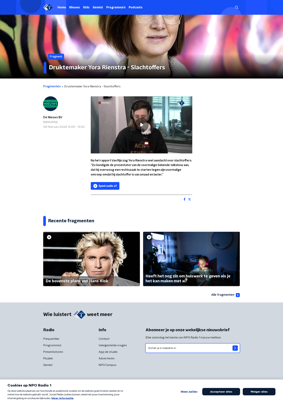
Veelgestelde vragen (113, 345)
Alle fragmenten (222, 294)
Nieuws (74, 7)
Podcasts (135, 7)
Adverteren (106, 358)
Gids (86, 7)
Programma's (115, 7)
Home (61, 7)
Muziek (48, 358)
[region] (141, 124)
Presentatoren (53, 352)
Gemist (98, 7)
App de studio (108, 352)
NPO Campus (107, 365)
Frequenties (51, 338)
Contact (104, 338)
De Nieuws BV (52, 117)
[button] (236, 7)
